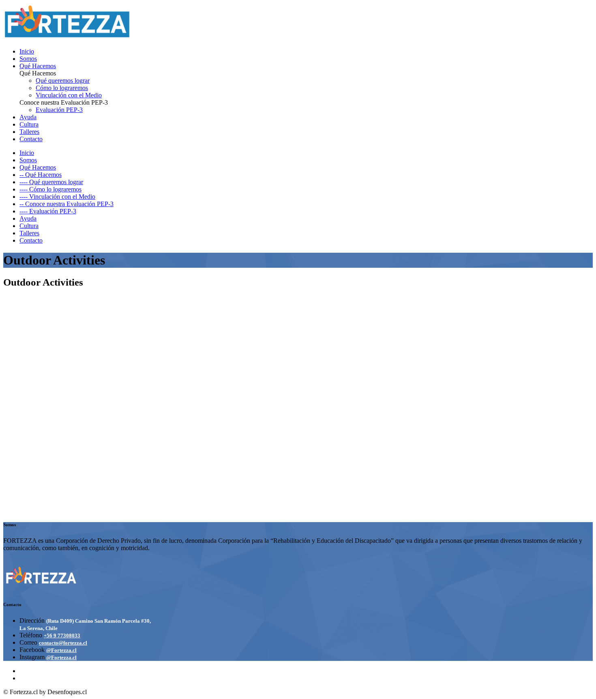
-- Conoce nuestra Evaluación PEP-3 (66, 203)
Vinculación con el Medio (69, 95)
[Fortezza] (67, 37)
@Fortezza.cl (61, 650)
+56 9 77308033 (62, 635)
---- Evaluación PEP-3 (47, 211)
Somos (28, 58)
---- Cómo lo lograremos (50, 189)
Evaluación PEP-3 (59, 109)
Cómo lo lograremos (62, 87)
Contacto (31, 138)
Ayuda (27, 117)
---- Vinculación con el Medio (57, 196)
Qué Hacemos (37, 65)
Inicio (26, 51)
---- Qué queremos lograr (51, 182)
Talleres (29, 131)
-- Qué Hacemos (40, 174)
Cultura (29, 124)
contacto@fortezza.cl (63, 643)
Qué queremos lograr (63, 80)
